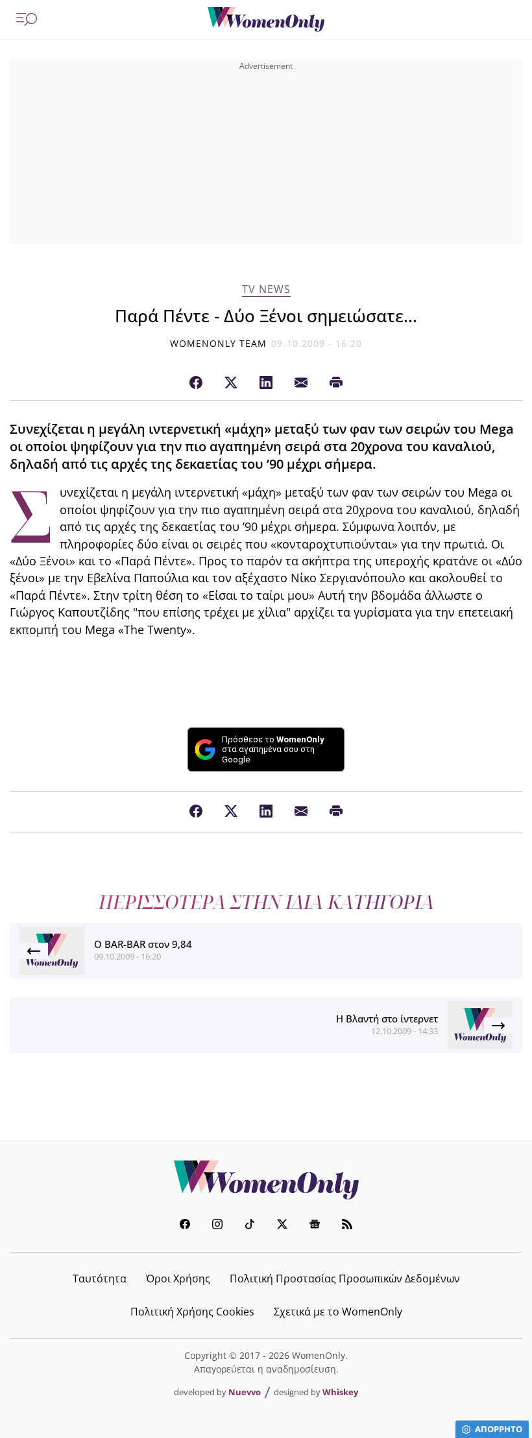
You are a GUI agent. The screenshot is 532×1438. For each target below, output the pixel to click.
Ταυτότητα (100, 1278)
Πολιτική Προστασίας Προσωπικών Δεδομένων (345, 1278)
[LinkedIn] (266, 383)
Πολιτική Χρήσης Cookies (192, 1311)
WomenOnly (266, 1180)
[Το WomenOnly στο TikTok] (250, 1226)
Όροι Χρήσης (178, 1278)
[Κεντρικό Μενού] (26, 19)
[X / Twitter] (231, 383)
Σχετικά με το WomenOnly (338, 1311)
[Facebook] (196, 383)
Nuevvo (244, 1392)
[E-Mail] (301, 383)
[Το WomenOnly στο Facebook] (185, 1226)
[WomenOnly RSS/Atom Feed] (347, 1226)
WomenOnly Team (218, 343)
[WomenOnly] (266, 19)
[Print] (336, 383)
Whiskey (340, 1392)
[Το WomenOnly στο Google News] (315, 1226)
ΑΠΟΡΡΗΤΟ (498, 1429)
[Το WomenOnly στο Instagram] (217, 1226)
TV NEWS (266, 289)
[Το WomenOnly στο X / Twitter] (282, 1226)
